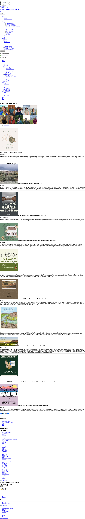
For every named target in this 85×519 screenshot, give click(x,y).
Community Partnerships (8, 46)
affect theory (4, 476)
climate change (5, 463)
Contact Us (6, 18)
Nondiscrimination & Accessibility (7, 508)
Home (3, 60)
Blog (3, 98)
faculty (3, 424)
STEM (4, 442)
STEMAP (4, 459)
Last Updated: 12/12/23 (4, 518)
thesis (15, 414)
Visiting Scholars (7, 90)
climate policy (5, 465)
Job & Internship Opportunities (11, 72)
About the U (4, 512)
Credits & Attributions (5, 511)
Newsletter (4, 496)
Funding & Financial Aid (10, 31)
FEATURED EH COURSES (11, 25)
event (3, 423)
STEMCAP (4, 441)
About (5, 45)
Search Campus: (2, 3)
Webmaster (4, 497)
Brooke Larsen (6, 125)
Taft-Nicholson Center (6, 445)
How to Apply (8, 32)
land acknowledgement (6, 458)
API (3, 448)
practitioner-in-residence (6, 437)
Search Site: (2, 1)
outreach (4, 434)
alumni (3, 420)
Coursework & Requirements (10, 24)
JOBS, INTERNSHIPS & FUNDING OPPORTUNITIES (15, 27)
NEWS (5, 36)
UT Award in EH (7, 20)
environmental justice (6, 440)
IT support (4, 502)
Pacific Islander (5, 450)
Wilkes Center (5, 462)
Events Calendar (6, 37)
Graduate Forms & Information (11, 71)
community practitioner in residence (7, 422)
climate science (5, 464)
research (9, 414)
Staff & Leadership (7, 89)
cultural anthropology (6, 438)
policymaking (5, 466)
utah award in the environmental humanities (9, 439)
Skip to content (2, 0)
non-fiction (4, 473)
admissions (4, 436)
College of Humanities (4, 11)
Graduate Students (7, 42)
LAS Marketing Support (6, 503)
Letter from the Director (8, 19)
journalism (4, 469)
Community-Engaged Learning (9, 48)
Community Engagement (6, 44)
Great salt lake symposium (8, 49)
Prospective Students (7, 28)
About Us (3, 16)
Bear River (4, 457)
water (3, 443)
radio (3, 468)
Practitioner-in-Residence (8, 47)
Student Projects (8, 33)
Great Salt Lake (5, 456)
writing (4, 472)
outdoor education (5, 471)
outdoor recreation (5, 433)
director (4, 446)
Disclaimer (4, 509)
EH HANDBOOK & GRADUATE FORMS (13, 26)
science (4, 460)
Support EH (6, 64)
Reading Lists (8, 73)
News (3, 82)
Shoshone (4, 455)
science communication (6, 461)
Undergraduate (5, 81)
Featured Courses (9, 70)
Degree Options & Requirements (11, 29)
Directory (3, 38)
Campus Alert (2, 6)
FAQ (7, 30)
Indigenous (4, 454)
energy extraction (5, 474)
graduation (4, 414)
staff (3, 425)
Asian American (5, 449)
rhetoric (4, 478)
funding (4, 467)
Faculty (5, 41)
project (7, 414)
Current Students (7, 22)
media (3, 477)
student (12, 414)
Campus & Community (10, 23)
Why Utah (8, 34)
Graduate (3, 21)
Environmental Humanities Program (9, 9)
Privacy (3, 510)
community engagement (6, 421)
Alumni (5, 40)
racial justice (4, 470)
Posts (3, 99)
